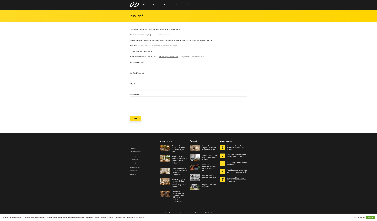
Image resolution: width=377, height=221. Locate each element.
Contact (174, 213)
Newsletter (191, 213)
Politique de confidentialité (203, 213)
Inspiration (196, 5)
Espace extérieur (175, 5)
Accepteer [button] (370, 217)
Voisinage (134, 163)
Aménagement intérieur (138, 156)
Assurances (134, 159)
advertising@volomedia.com (168, 57)
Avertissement (182, 213)
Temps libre (186, 5)
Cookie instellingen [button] (359, 218)
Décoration (146, 5)
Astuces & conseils (159, 5)
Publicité (168, 213)
